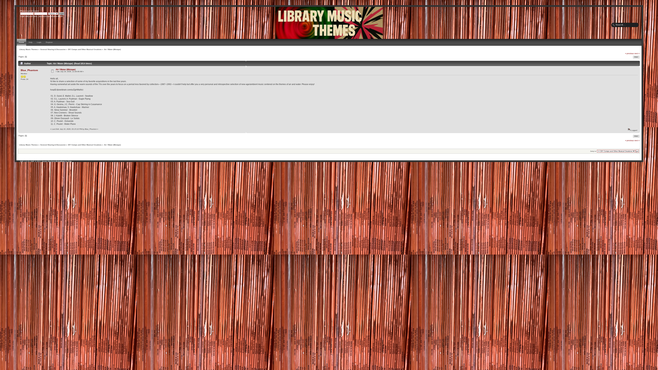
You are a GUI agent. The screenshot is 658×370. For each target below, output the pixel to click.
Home (21, 42)
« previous (629, 53)
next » (636, 53)
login (28, 11)
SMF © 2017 (36, 161)
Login (39, 42)
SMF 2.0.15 (24, 161)
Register (49, 42)
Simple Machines (49, 161)
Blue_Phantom (29, 70)
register (36, 11)
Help (30, 42)
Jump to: (593, 151)
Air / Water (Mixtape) (66, 69)
